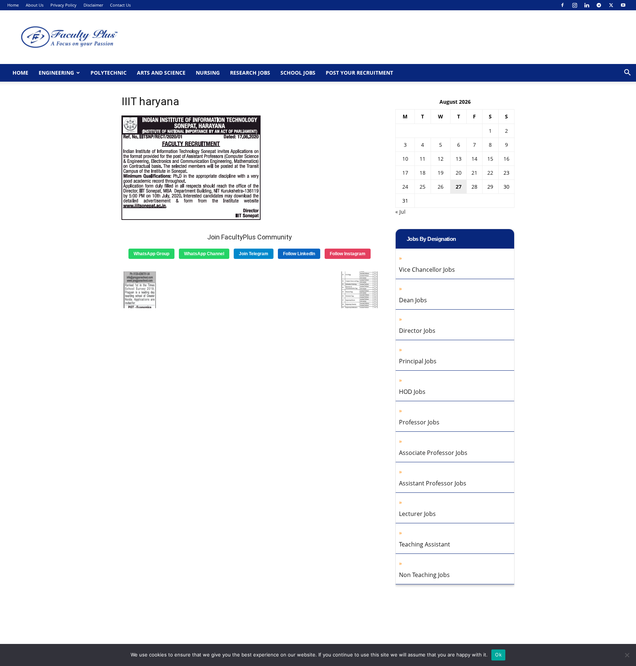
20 (459, 172)
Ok (498, 655)
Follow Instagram (347, 253)
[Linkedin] (586, 5)
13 (459, 158)
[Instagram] (574, 5)
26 (441, 186)
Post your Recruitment (359, 72)
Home (13, 5)
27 (459, 186)
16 (506, 158)
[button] (627, 73)
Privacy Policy (63, 5)
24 (405, 186)
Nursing (208, 72)
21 (474, 172)
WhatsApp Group (151, 253)
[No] (626, 655)
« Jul (400, 211)
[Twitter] (610, 5)
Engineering (56, 72)
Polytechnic (109, 72)
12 (441, 158)
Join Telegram (253, 253)
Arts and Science (161, 72)
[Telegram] (598, 5)
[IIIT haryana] (191, 218)
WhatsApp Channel (204, 253)
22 (490, 172)
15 (490, 158)
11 (422, 158)
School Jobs (297, 72)
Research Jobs (250, 72)
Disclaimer (93, 5)
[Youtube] (623, 5)
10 (405, 158)
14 (474, 158)
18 (422, 172)
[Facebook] (562, 5)
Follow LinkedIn (299, 253)
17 (405, 172)
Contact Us (120, 5)
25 (422, 186)
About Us (34, 5)
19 (441, 172)
